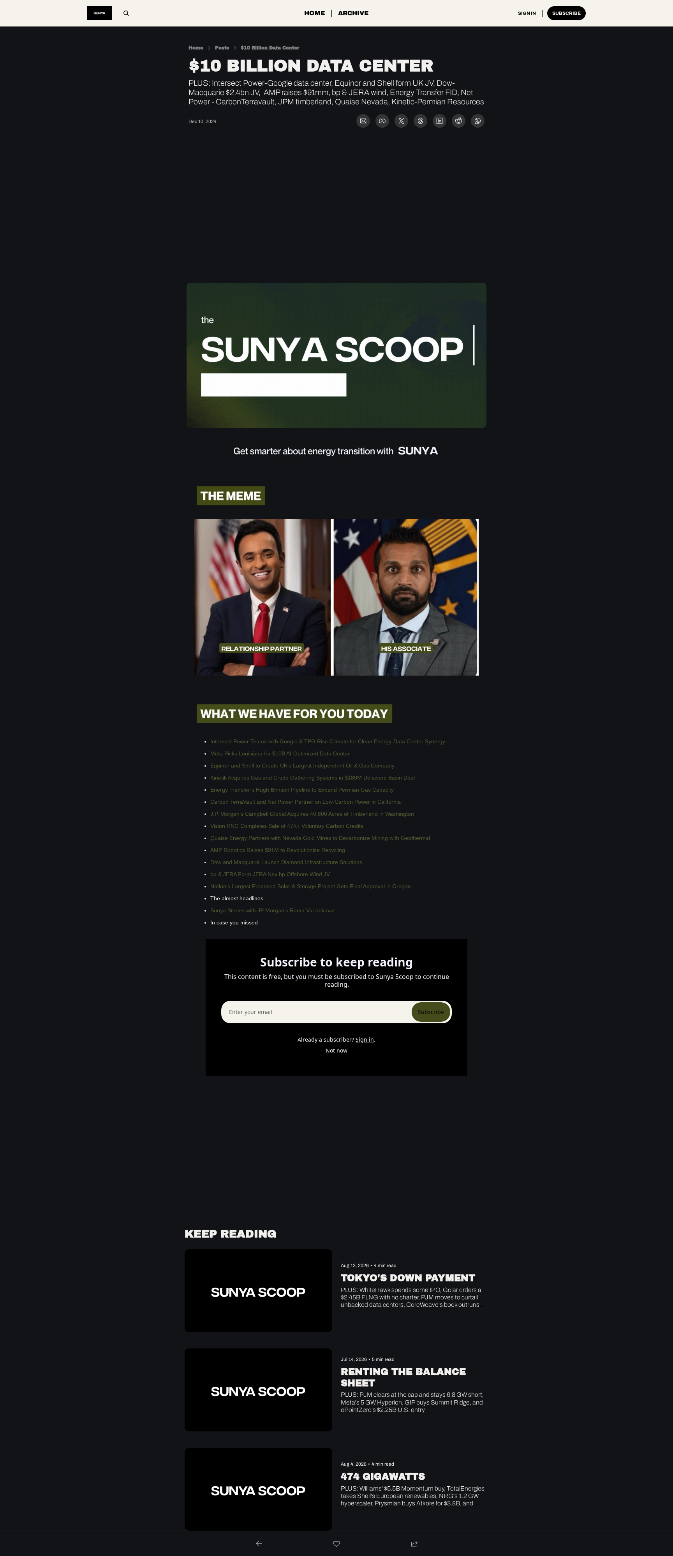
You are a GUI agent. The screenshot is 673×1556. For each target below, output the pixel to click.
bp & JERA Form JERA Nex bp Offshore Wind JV (270, 874)
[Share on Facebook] (382, 121)
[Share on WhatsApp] (477, 121)
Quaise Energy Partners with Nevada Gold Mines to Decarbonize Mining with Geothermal (320, 838)
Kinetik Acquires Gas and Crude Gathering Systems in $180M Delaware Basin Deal (312, 777)
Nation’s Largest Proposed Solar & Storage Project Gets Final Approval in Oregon (310, 886)
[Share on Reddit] (458, 121)
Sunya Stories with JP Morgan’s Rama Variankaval (272, 910)
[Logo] (99, 13)
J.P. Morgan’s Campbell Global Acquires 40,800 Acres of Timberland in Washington (312, 814)
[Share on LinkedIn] (439, 121)
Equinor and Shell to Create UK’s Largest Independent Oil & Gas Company (302, 765)
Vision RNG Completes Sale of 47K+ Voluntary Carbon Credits (286, 826)
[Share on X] (401, 121)
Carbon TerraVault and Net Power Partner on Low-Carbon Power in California (305, 802)
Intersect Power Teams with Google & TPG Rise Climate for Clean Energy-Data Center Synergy (327, 741)
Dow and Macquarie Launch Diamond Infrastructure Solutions (286, 862)
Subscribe (431, 1012)
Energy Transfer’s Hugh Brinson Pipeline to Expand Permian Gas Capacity (302, 790)
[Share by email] (363, 121)
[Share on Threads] (420, 121)
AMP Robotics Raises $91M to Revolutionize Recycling (277, 850)
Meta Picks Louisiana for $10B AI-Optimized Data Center (280, 753)
